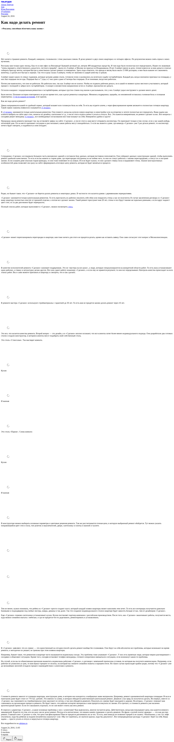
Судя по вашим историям (24, 97)
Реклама (4, 14)
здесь (70, 207)
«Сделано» (46, 108)
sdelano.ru (23, 723)
